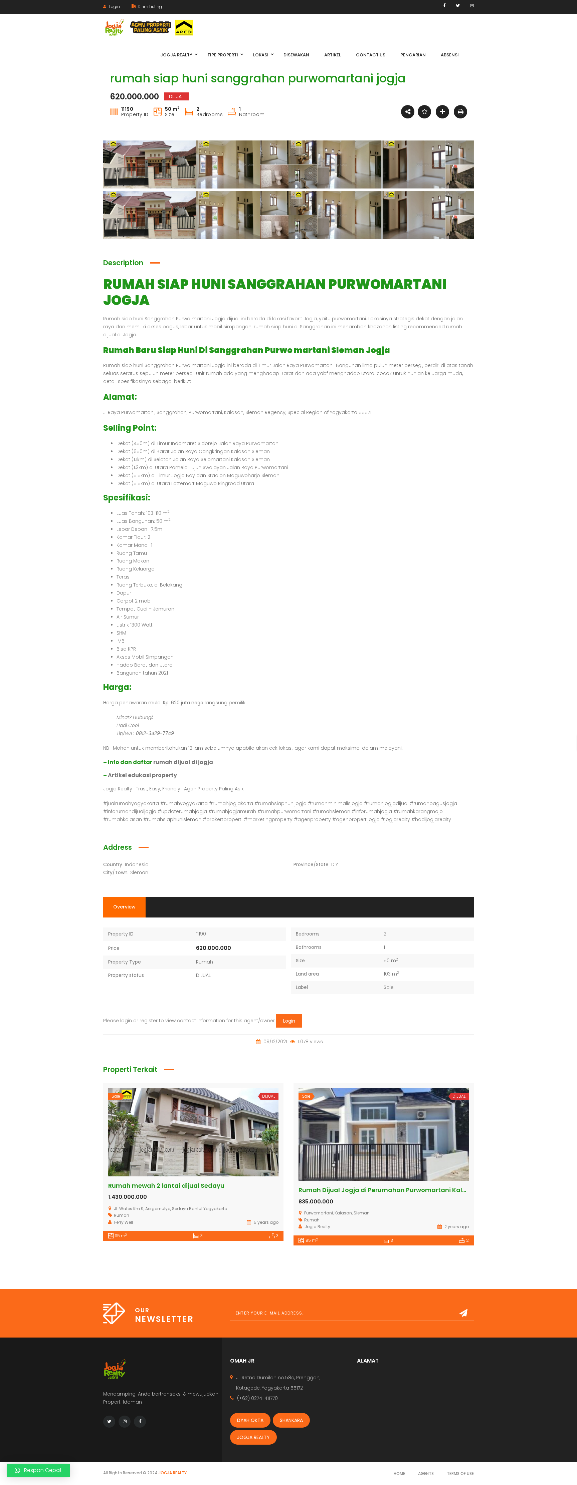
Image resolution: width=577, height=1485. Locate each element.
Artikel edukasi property (142, 775)
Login (289, 1021)
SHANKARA (291, 1420)
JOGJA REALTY (253, 1437)
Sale (389, 987)
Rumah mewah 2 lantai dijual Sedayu (166, 1185)
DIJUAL (203, 975)
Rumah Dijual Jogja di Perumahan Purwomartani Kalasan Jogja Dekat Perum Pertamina (436, 1190)
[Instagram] (472, 5)
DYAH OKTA (250, 1420)
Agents (426, 1473)
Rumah (204, 962)
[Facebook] (444, 5)
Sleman (139, 872)
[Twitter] (458, 5)
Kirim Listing (149, 6)
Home (399, 1473)
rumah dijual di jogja (183, 762)
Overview (124, 906)
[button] (38, 1470)
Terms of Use (460, 1473)
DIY (334, 864)
